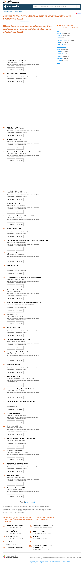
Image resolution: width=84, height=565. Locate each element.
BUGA (58, 42)
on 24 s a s (36, 536)
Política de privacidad (44, 561)
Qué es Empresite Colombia (55, 561)
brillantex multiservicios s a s (14, 525)
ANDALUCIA (60, 44)
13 (34, 502)
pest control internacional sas (14, 547)
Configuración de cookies (34, 562)
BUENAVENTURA (61, 40)
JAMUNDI (59, 33)
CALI (58, 31)
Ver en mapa (19, 69)
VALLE (58, 63)
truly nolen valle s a (12, 536)
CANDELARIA (60, 53)
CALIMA (59, 51)
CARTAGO (59, 56)
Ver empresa (11, 69)
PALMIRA (59, 35)
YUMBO (59, 37)
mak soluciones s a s (39, 531)
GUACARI (59, 60)
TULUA (59, 49)
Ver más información (24, 21)
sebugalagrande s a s (12, 541)
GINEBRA (59, 58)
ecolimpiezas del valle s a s (40, 541)
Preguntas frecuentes (34, 561)
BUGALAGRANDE (61, 47)
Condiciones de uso (66, 561)
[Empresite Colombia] (11, 7)
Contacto (43, 562)
